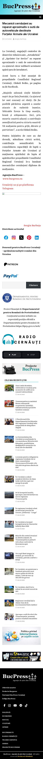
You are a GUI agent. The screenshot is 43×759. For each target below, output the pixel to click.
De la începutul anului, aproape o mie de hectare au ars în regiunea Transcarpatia (26, 495)
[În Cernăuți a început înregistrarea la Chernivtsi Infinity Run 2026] (9, 525)
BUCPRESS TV (8, 732)
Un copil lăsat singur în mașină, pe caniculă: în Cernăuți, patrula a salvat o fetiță (26, 556)
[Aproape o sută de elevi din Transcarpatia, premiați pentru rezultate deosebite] (9, 618)
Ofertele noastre (9, 687)
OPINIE (5, 727)
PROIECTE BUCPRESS (11, 747)
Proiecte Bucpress (9, 691)
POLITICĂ (6, 712)
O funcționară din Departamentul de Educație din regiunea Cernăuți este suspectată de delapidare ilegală (26, 423)
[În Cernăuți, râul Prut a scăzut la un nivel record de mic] (9, 590)
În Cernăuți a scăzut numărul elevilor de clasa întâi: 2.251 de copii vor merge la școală (25, 480)
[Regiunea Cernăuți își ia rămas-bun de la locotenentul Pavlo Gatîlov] (9, 604)
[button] (39, 17)
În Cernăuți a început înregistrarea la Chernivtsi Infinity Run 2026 (26, 524)
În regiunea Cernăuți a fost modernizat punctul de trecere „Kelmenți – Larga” (26, 510)
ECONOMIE (7, 716)
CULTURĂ (6, 723)
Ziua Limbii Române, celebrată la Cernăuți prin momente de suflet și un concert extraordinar (25, 388)
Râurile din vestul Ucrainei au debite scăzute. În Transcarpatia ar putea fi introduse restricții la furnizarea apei (26, 539)
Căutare (33, 285)
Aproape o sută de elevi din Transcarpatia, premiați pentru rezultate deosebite (26, 616)
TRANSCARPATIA (9, 740)
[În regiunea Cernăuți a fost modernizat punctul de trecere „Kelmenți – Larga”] (9, 512)
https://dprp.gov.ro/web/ (28, 325)
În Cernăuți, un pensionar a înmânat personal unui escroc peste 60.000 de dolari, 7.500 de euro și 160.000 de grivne (26, 573)
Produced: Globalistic (25, 756)
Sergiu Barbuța (20, 39)
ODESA (5, 743)
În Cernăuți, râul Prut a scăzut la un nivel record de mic (26, 589)
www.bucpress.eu (12, 178)
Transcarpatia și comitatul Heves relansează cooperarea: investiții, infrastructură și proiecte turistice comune (26, 405)
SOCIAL (5, 720)
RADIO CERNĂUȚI (9, 736)
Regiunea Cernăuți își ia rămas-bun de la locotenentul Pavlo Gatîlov (26, 602)
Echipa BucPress (8, 698)
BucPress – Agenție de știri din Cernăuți (18, 754)
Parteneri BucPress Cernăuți (13, 695)
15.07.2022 (7, 39)
